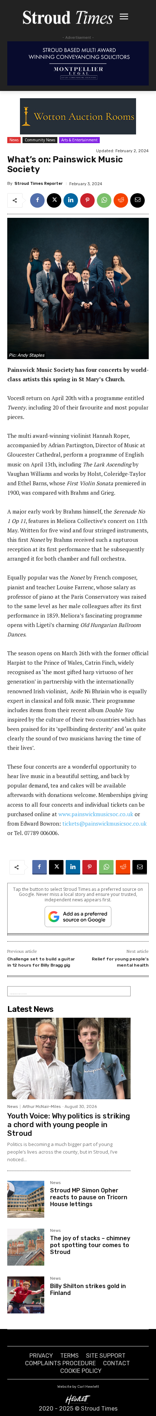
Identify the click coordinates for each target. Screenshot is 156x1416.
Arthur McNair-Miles (41, 1106)
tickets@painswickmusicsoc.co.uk (104, 823)
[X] (54, 200)
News (14, 139)
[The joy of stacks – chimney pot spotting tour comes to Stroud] (25, 1247)
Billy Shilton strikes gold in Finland (88, 1289)
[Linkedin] (70, 200)
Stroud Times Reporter (39, 184)
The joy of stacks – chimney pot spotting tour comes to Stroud (90, 1245)
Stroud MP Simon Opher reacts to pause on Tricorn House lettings (88, 1197)
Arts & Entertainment (79, 139)
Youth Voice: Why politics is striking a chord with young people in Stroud (68, 1125)
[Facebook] (37, 200)
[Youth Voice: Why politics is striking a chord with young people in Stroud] (69, 1058)
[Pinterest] (87, 200)
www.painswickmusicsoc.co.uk (95, 814)
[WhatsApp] (104, 200)
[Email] (137, 200)
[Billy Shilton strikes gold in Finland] (25, 1294)
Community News (40, 139)
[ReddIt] (121, 200)
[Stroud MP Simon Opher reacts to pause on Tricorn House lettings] (25, 1199)
